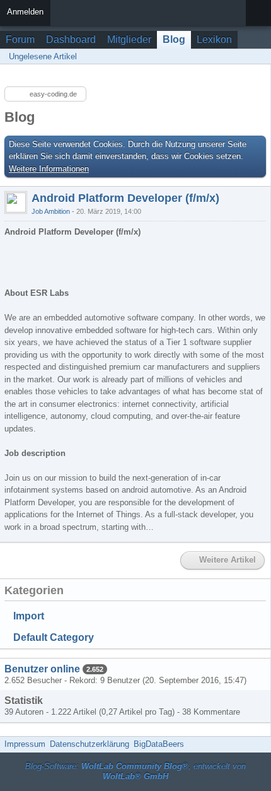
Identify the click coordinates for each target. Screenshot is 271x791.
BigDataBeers (159, 744)
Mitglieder (129, 39)
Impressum (24, 744)
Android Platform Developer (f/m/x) (125, 198)
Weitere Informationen (49, 168)
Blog (174, 39)
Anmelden (25, 11)
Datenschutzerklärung (89, 744)
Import (28, 616)
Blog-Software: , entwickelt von (135, 771)
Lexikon (214, 39)
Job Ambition (51, 211)
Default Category (53, 637)
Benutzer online (42, 669)
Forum (20, 39)
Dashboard (71, 39)
